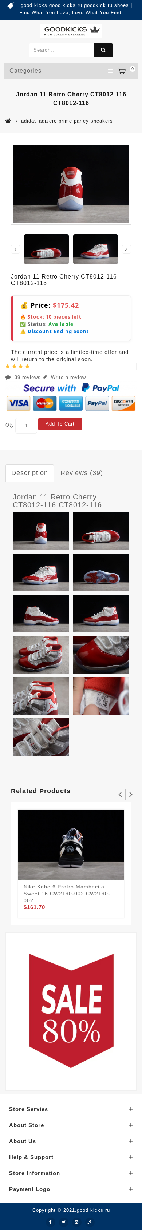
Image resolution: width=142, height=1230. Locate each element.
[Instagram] (77, 1222)
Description (29, 472)
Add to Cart (60, 424)
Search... (103, 50)
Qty (9, 425)
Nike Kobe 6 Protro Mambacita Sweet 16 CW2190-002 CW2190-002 (67, 893)
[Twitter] (63, 1222)
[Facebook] (50, 1222)
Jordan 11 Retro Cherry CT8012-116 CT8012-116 (57, 501)
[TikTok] (90, 1222)
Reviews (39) (81, 472)
